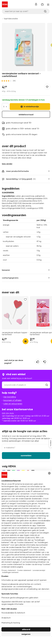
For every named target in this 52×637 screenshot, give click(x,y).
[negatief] (45, 362)
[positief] (38, 362)
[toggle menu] (48, 5)
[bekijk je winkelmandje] (42, 4)
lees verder (7, 164)
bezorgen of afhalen (12, 400)
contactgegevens (10, 278)
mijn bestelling (9, 397)
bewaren (6, 270)
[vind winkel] (46, 384)
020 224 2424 (8, 413)
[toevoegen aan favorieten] (47, 87)
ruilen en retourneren (12, 403)
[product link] (15, 313)
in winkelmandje (31, 106)
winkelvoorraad (26, 114)
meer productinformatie (17, 171)
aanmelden (26, 455)
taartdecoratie (11, 18)
